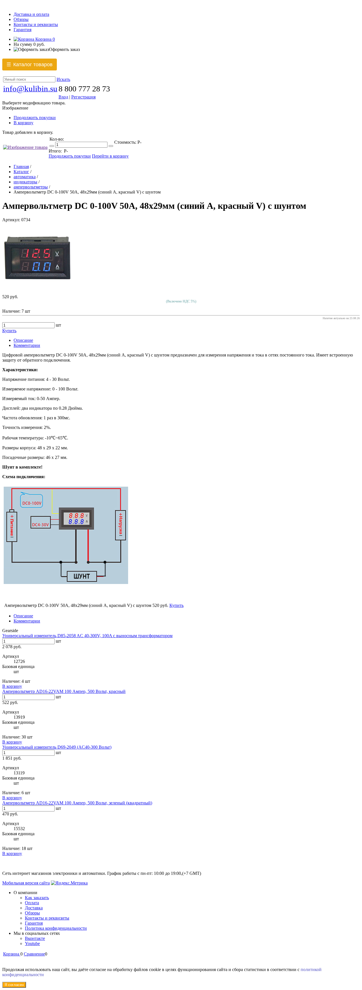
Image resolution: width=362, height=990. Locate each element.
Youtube (32, 943)
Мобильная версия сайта (26, 883)
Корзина (44, 39)
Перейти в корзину (110, 156)
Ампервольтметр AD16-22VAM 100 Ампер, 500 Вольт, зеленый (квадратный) (77, 802)
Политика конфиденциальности (56, 928)
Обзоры (21, 19)
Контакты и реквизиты (36, 24)
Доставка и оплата (31, 14)
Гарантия (22, 29)
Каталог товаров (30, 65)
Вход (63, 97)
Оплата (32, 902)
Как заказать (37, 897)
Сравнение (34, 954)
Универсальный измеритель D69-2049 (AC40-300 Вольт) (56, 747)
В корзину (23, 122)
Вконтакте (35, 938)
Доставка (34, 907)
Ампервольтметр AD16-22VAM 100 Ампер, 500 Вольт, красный (64, 691)
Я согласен (14, 985)
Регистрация (83, 97)
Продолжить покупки (35, 117)
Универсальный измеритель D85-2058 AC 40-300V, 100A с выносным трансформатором (87, 635)
